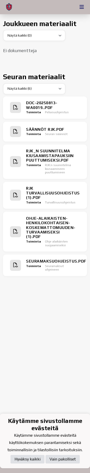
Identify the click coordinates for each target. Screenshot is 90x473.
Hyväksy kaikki (27, 459)
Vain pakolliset (63, 459)
